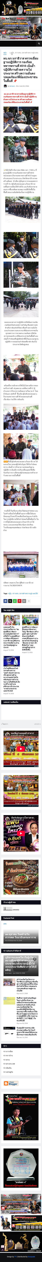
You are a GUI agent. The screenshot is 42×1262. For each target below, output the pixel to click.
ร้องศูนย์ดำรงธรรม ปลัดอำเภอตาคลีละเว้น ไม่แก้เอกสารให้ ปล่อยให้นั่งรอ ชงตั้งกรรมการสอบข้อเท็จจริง (27, 1031)
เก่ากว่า (37, 724)
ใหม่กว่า (5, 724)
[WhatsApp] (15, 601)
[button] (39, 44)
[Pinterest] (19, 601)
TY (15, 1257)
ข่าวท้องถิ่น (7, 1068)
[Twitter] (10, 601)
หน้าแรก (5, 53)
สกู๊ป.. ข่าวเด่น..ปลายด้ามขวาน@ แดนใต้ (24, 53)
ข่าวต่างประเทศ (9, 1064)
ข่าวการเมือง (8, 1051)
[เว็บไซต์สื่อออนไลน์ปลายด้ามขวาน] (12, 661)
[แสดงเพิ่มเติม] (29, 601)
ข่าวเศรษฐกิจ (8, 1072)
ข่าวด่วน (7, 1060)
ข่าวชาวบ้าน (8, 1055)
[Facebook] (5, 601)
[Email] (24, 601)
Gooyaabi (31, 1257)
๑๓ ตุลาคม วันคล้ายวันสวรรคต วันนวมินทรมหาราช (20, 936)
